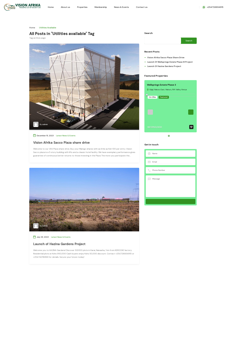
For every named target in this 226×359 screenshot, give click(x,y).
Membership (101, 7)
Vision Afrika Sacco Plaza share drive (61, 143)
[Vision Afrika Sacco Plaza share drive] (84, 86)
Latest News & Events (65, 135)
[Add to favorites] (191, 127)
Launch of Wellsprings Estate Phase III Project (170, 62)
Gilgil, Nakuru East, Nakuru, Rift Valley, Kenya (168, 89)
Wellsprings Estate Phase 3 (161, 84)
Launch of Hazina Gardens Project (59, 244)
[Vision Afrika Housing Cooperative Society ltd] (22, 7)
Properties (82, 7)
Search (148, 33)
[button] (169, 136)
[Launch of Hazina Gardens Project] (84, 200)
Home (51, 7)
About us (65, 7)
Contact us (141, 7)
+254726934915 (215, 7)
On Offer (152, 97)
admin (45, 124)
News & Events (121, 7)
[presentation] (150, 112)
